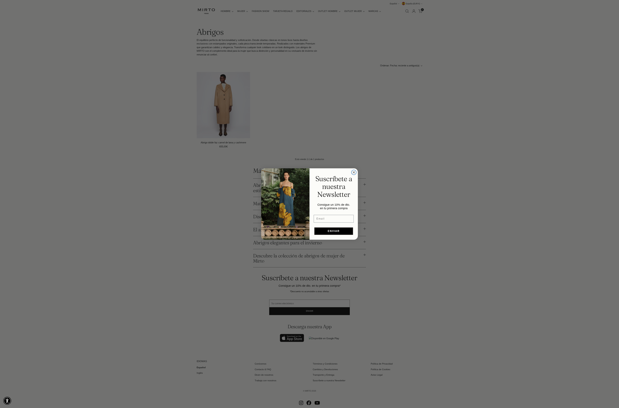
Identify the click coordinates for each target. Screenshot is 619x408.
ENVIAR (334, 231)
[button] (7, 401)
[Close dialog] (353, 172)
